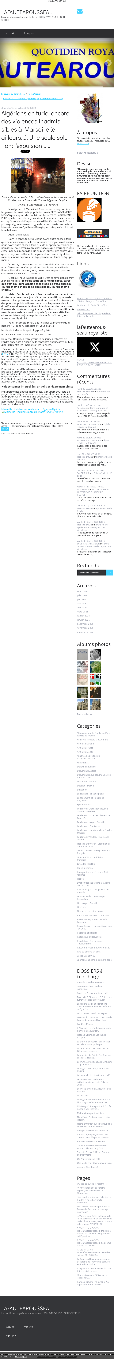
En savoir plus (21, 1356)
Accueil (10, 33)
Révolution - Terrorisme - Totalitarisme (90, 942)
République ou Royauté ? (89, 936)
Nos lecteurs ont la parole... (91, 911)
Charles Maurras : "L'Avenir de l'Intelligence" (92, 1276)
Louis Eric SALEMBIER (88, 424)
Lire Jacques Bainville (87, 903)
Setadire (81, 407)
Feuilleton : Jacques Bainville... (91, 822)
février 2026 (83, 615)
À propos (29, 33)
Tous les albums (84, 714)
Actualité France (85, 747)
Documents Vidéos (86, 781)
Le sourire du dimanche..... (13, 94)
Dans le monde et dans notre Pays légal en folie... (93, 409)
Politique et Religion (87, 932)
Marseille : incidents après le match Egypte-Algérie (30, 409)
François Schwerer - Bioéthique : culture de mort (93, 845)
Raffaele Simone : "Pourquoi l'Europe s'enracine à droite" (93, 1283)
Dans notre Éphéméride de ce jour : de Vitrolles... (92, 527)
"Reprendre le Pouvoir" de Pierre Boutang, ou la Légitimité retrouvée (94, 1200)
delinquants (37, 425)
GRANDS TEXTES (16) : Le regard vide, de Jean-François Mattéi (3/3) (33, 98)
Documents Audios (86, 770)
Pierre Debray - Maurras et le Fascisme (92, 920)
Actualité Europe (85, 743)
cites (54, 425)
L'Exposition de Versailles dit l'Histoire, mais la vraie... (94, 1269)
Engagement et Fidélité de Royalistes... (90, 799)
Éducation (82, 789)
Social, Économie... (86, 955)
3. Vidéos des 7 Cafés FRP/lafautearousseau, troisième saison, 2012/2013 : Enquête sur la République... (94, 1232)
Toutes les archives (86, 632)
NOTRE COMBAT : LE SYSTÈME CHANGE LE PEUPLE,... (93, 492)
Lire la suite (83, 143)
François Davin (84, 456)
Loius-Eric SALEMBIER (88, 543)
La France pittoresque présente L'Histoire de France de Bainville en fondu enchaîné (93, 1262)
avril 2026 (82, 607)
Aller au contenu (9, 4)
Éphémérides (84, 804)
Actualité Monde (85, 751)
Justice (80, 878)
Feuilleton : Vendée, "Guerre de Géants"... (93, 838)
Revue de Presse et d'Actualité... (93, 947)
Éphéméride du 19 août (94, 474)
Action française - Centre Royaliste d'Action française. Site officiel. (94, 300)
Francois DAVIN (85, 391)
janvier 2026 (83, 619)
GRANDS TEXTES (86, 863)
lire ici (5, 354)
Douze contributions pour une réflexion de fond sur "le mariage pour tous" (94, 1209)
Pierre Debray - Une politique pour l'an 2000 (95, 927)
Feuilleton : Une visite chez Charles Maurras (94, 831)
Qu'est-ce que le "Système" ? (92, 1183)
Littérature (82, 907)
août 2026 (82, 591)
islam (60, 425)
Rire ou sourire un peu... (89, 951)
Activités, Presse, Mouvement (92, 739)
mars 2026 (82, 611)
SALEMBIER (83, 473)
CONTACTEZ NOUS (87, 152)
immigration (24, 425)
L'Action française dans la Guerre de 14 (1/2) (93, 884)
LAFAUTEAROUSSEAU (27, 12)
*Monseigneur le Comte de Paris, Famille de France (94, 734)
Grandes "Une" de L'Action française (90, 858)
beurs (47, 425)
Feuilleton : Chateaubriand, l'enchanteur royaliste (93, 810)
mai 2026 (82, 603)
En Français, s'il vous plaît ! (90, 793)
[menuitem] (10, 33)
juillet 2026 (82, 595)
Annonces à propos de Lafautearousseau (88, 757)
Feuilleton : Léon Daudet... (90, 826)
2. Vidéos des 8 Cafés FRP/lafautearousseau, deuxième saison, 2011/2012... (94, 1243)
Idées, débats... (85, 868)
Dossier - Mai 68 (85, 785)
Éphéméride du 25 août (93, 425)
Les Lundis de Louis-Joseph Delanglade (91, 897)
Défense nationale (86, 766)
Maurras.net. (83, 309)
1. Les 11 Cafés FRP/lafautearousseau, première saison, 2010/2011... (93, 1252)
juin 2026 (81, 599)
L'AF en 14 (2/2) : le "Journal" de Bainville (93, 891)
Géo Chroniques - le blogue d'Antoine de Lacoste (94, 314)
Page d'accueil (34, 94)
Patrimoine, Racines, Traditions (93, 915)
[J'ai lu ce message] (111, 1354)
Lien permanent (13, 423)
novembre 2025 (85, 627)
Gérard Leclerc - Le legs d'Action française (93, 851)
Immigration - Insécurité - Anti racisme (92, 873)
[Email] (80, 11)
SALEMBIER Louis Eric (88, 440)
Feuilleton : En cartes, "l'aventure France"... (93, 816)
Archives (28, 1326)
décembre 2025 (85, 623)
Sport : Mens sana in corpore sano (94, 959)
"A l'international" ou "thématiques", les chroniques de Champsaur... (91, 1190)
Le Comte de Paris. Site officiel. (93, 305)
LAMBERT (82, 489)
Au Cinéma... (83, 762)
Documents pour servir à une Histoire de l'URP (94, 776)
